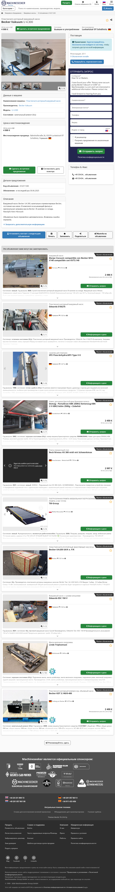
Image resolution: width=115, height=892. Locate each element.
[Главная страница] (2, 13)
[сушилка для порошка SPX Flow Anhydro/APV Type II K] (25, 368)
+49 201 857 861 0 (69, 798)
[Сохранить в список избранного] (107, 20)
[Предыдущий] (3, 62)
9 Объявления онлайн (79, 56)
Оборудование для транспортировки (69, 812)
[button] (111, 3)
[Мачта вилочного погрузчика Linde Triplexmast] (25, 658)
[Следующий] (63, 62)
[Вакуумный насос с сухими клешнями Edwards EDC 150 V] (25, 611)
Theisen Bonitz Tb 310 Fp (57, 817)
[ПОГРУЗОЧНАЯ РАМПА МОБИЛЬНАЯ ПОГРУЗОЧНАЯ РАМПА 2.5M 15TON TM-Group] (25, 514)
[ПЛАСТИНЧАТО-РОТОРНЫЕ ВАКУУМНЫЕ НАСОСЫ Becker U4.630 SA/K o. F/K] (25, 562)
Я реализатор (80, 137)
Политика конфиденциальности (91, 157)
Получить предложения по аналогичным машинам (92, 141)
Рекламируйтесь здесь (58, 743)
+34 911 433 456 (69, 801)
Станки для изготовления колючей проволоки (32, 812)
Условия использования (75, 887)
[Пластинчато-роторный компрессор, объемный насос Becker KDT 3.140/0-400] (25, 706)
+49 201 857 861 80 (17, 801)
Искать (108, 8)
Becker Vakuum (25, 105)
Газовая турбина (94, 812)
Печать (51, 236)
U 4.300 (15, 110)
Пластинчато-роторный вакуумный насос (43, 101)
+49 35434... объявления (85, 174)
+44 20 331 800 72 (16, 798)
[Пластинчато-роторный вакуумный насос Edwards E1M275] (25, 320)
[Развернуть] (57, 298)
